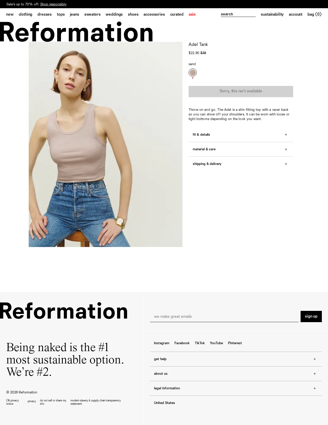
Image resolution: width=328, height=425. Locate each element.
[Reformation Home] (164, 32)
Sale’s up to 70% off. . (36, 8)
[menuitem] (12, 15)
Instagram (161, 343)
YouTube (216, 343)
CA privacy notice (12, 402)
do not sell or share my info (53, 402)
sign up (311, 316)
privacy (32, 401)
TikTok (200, 343)
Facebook (182, 343)
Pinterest (235, 343)
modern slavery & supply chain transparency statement (95, 402)
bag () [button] (315, 15)
